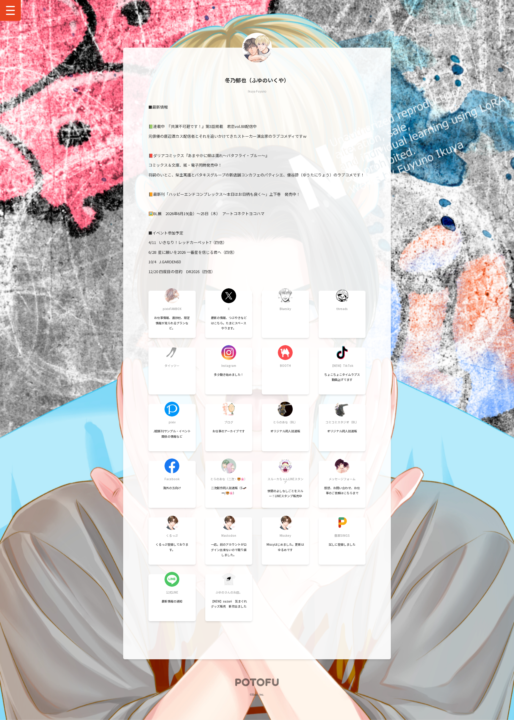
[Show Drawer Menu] (10, 10)
